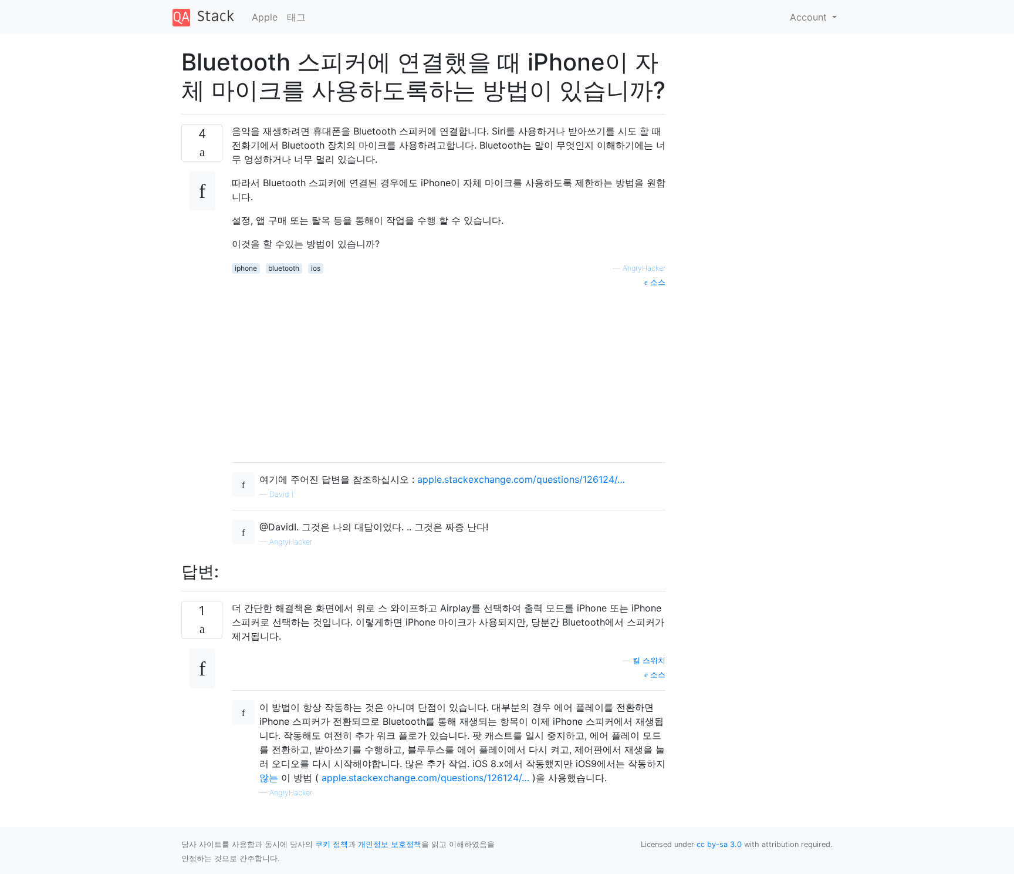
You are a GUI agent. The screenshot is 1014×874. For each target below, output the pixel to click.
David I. (282, 494)
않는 (268, 778)
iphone (246, 268)
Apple (265, 17)
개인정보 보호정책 (389, 844)
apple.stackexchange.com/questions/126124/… (521, 479)
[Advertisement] (448, 370)
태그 (296, 17)
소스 (656, 282)
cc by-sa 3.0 (719, 844)
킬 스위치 (649, 660)
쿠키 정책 (331, 844)
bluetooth (283, 268)
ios (315, 268)
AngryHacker (644, 268)
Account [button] (810, 17)
